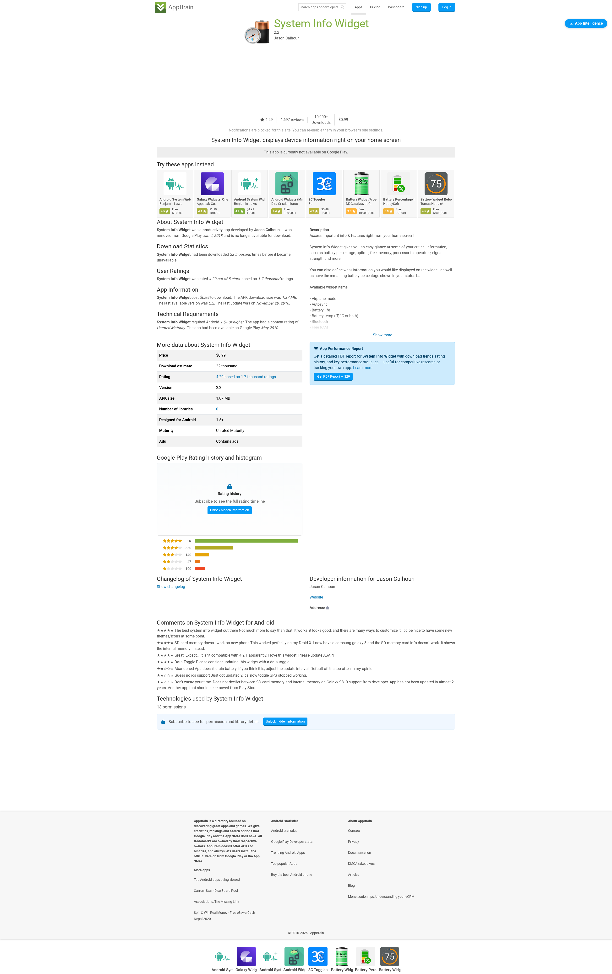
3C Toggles (317, 199)
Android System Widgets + (249, 199)
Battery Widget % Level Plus (361, 199)
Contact (354, 831)
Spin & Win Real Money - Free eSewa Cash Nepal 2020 (224, 916)
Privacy (353, 841)
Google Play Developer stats (291, 841)
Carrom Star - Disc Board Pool (216, 890)
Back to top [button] (600, 930)
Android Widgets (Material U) (286, 199)
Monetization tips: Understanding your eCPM (381, 896)
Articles (353, 874)
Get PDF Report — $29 (333, 376)
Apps (358, 7)
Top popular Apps (284, 863)
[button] (382, 608)
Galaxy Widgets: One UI (212, 199)
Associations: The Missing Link (216, 901)
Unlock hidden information (229, 510)
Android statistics (284, 831)
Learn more (362, 367)
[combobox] (319, 7)
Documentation (359, 852)
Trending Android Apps (288, 852)
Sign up (421, 7)
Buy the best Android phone (291, 874)
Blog (351, 885)
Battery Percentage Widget (398, 199)
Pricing (375, 7)
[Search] (342, 7)
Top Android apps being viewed (217, 879)
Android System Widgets (175, 199)
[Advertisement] (300, 80)
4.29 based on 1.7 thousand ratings (246, 377)
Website (316, 597)
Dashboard (396, 7)
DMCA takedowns (361, 863)
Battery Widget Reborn (436, 199)
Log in (446, 7)
